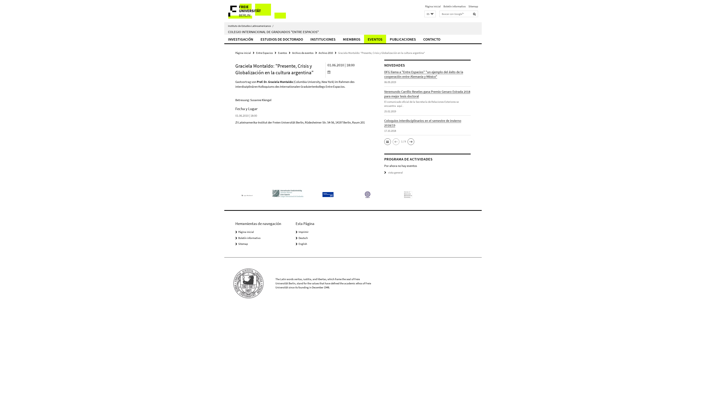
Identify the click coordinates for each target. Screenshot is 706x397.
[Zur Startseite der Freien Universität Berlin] (255, 11)
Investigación (240, 39)
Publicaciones (403, 39)
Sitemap (473, 6)
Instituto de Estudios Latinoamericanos (250, 26)
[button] (430, 14)
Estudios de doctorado (282, 39)
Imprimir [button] (304, 232)
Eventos (375, 39)
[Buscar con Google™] (474, 14)
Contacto (431, 39)
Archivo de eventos (302, 53)
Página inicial (433, 6)
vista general (395, 172)
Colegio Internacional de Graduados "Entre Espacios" (273, 32)
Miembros (351, 39)
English (303, 244)
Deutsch (303, 238)
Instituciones (323, 39)
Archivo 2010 (326, 53)
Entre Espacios (264, 53)
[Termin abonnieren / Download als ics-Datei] (348, 72)
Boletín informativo (454, 6)
